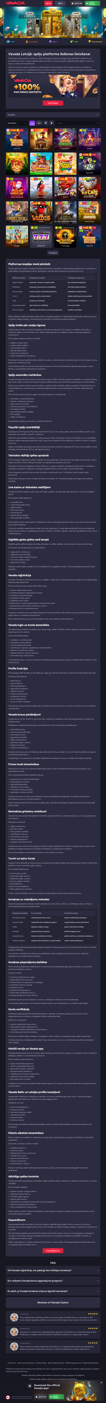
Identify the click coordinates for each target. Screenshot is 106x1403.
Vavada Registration (53, 1251)
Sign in (60, 3)
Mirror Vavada (53, 103)
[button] (2, 22)
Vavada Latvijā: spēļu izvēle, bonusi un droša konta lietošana (53, 1379)
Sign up (48, 3)
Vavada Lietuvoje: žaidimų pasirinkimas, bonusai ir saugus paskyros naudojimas (53, 1375)
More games (53, 253)
